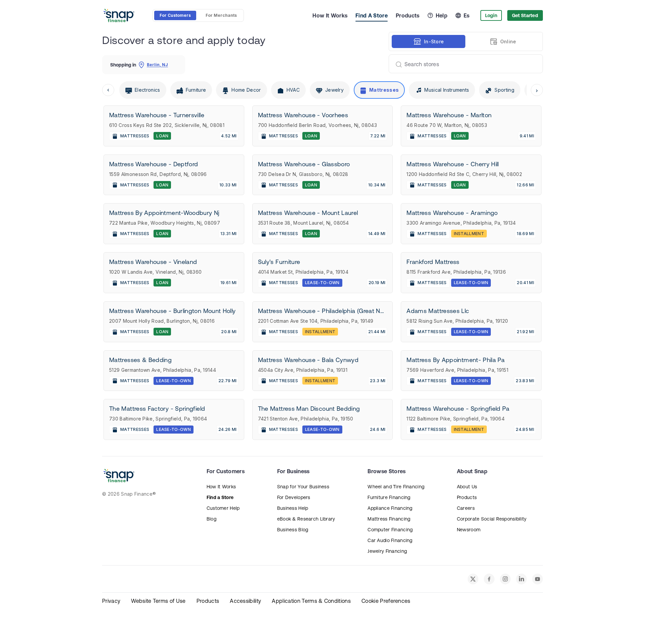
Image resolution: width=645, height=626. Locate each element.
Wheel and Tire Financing (396, 541)
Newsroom (468, 584)
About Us (467, 541)
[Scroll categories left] (108, 90)
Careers (466, 563)
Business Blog (292, 584)
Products (408, 15)
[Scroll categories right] (537, 90)
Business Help (292, 563)
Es (467, 15)
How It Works (329, 15)
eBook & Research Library (306, 574)
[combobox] (463, 63)
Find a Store (220, 552)
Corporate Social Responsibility (492, 574)
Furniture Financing (389, 552)
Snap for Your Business (303, 541)
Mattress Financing (389, 574)
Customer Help (223, 563)
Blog (211, 574)
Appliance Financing (390, 563)
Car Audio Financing (390, 595)
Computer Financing (390, 584)
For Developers (293, 552)
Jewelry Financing (387, 606)
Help (441, 15)
